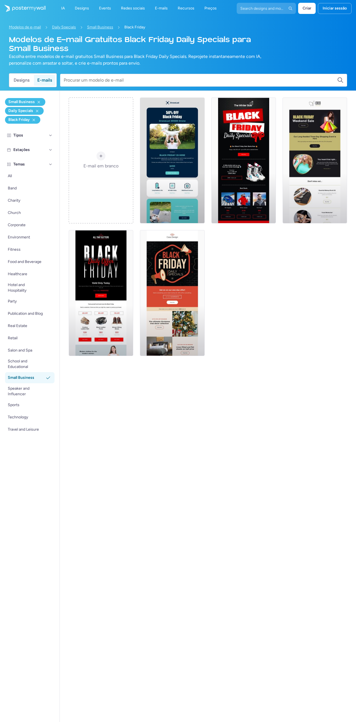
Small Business (100, 27)
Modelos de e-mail (25, 27)
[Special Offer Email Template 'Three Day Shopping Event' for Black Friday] (315, 160)
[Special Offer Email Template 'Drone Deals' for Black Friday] (172, 160)
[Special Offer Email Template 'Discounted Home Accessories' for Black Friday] (172, 293)
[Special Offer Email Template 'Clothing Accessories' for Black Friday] (101, 293)
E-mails (44, 80)
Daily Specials (64, 27)
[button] (50, 135)
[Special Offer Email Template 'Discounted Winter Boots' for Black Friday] (243, 160)
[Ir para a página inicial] (23, 8)
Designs (21, 80)
